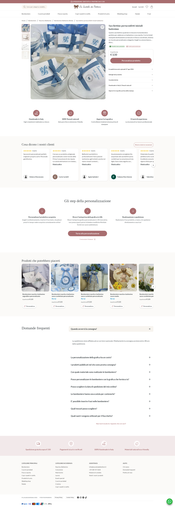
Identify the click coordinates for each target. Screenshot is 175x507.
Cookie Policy (70, 497)
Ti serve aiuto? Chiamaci (86, 239)
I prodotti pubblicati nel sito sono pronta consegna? (93, 364)
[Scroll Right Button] (153, 165)
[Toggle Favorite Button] (102, 27)
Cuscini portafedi (44, 14)
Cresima (58, 484)
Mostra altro (57, 164)
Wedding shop (122, 14)
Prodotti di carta (103, 14)
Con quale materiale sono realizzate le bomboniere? (93, 372)
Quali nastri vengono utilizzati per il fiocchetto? (92, 416)
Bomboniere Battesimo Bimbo (63, 20)
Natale (137, 14)
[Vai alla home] (87, 6)
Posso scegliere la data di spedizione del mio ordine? (94, 386)
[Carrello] (151, 7)
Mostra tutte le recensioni (143, 145)
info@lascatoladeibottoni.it (97, 467)
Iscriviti (141, 7)
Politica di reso (127, 472)
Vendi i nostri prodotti (96, 475)
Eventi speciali (59, 478)
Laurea (57, 475)
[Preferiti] (146, 7)
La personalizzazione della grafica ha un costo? (91, 357)
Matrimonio (59, 472)
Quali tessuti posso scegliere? (84, 408)
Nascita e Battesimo (45, 20)
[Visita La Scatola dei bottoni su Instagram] (81, 497)
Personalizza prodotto (131, 60)
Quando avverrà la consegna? (84, 329)
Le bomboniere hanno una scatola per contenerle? (93, 394)
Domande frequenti (129, 470)
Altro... (111, 42)
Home (24, 20)
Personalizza (30, 306)
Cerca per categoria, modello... (36, 7)
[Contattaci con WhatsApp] (169, 501)
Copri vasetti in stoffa (82, 14)
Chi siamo (126, 467)
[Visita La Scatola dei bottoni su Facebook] (78, 497)
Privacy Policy (58, 497)
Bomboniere (26, 14)
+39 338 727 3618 (95, 470)
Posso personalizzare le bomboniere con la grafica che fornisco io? (100, 379)
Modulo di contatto (95, 472)
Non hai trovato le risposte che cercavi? (111, 424)
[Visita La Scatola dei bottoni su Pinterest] (83, 497)
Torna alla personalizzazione (87, 233)
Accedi (134, 7)
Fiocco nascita (63, 14)
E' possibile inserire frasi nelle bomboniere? (90, 401)
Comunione (59, 470)
